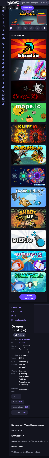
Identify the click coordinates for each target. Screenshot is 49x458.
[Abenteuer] (3, 44)
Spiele (14, 307)
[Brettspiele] (3, 56)
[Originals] (3, 30)
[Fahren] (3, 63)
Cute (13, 312)
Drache (14, 316)
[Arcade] (3, 52)
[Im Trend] (3, 22)
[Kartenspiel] (3, 71)
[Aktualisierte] (3, 26)
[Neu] (3, 18)
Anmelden (27, 8)
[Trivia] (3, 95)
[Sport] (3, 87)
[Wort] (3, 99)
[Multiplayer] (3, 34)
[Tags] (3, 104)
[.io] (3, 67)
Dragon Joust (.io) (19, 320)
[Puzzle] (3, 75)
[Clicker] (3, 59)
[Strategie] (3, 91)
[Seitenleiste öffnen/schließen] (4, 3)
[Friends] (4, 8)
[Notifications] (17, 8)
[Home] (3, 11)
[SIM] (3, 83)
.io (20, 307)
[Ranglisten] (3, 38)
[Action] (3, 48)
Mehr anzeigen (29, 296)
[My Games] (10, 8)
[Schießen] (3, 79)
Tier (20, 312)
